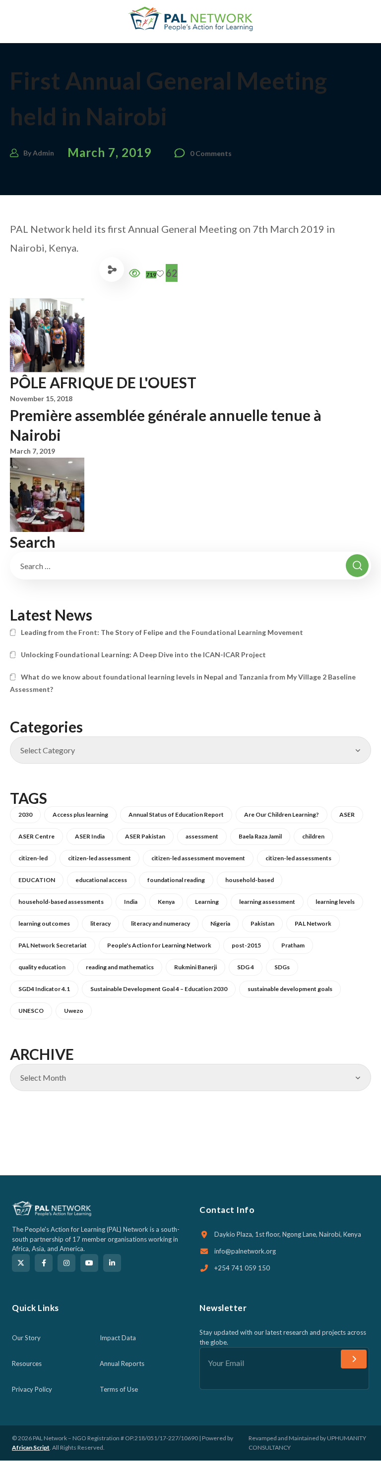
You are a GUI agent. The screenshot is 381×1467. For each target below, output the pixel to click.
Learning (207, 901)
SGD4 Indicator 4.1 (44, 989)
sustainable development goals (290, 989)
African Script (31, 1447)
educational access (101, 880)
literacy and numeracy (160, 923)
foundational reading (176, 880)
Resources (27, 1363)
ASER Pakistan (145, 836)
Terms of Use (119, 1389)
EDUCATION (36, 880)
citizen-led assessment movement (198, 858)
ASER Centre (36, 836)
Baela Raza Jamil (260, 836)
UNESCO (31, 1010)
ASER (347, 814)
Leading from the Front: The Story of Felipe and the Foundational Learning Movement (162, 632)
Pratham (293, 945)
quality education (41, 967)
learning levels (335, 901)
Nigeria (220, 923)
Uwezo (73, 1010)
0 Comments (211, 153)
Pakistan (262, 923)
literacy (100, 923)
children (313, 836)
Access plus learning (80, 814)
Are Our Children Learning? (281, 814)
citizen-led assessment (99, 858)
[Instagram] (66, 1263)
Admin (43, 153)
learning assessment (267, 901)
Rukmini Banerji (195, 967)
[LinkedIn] (112, 1263)
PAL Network (313, 923)
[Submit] (354, 1359)
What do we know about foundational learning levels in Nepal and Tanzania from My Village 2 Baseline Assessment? (183, 683)
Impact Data (118, 1338)
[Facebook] (44, 1263)
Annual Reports (122, 1363)
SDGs (282, 967)
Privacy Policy (32, 1389)
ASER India (90, 836)
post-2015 (246, 945)
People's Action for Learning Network (159, 945)
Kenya (166, 901)
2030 (25, 814)
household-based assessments (61, 901)
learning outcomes (44, 923)
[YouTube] (89, 1263)
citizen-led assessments (298, 858)
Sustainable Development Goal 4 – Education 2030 (158, 989)
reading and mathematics (120, 967)
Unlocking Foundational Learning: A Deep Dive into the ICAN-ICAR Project (143, 654)
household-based (249, 880)
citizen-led (33, 858)
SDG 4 (245, 967)
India (130, 901)
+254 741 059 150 (242, 1268)
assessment (202, 836)
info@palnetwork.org (245, 1251)
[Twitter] (21, 1263)
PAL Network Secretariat (52, 945)
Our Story (26, 1338)
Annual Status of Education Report (176, 814)
